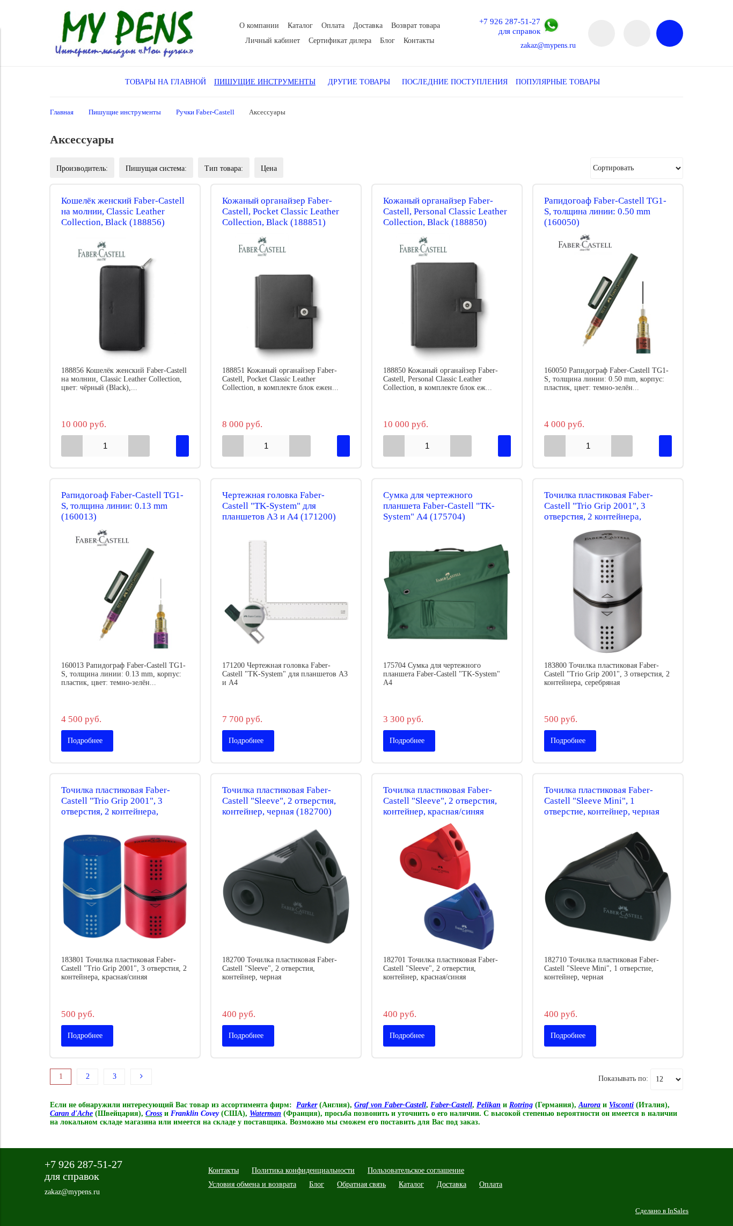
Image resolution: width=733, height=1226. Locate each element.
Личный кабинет (272, 41)
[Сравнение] (637, 33)
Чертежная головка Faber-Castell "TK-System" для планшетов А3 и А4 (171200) (279, 506)
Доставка (368, 25)
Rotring (521, 1105)
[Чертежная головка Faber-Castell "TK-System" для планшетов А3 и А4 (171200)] (286, 592)
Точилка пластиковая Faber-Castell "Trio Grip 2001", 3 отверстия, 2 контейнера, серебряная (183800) (598, 511)
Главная (62, 112)
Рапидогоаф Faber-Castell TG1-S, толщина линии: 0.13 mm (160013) (122, 506)
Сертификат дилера (340, 41)
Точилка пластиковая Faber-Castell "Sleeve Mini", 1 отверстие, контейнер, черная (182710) (601, 806)
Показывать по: (623, 1078)
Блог (387, 41)
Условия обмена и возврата (252, 1184)
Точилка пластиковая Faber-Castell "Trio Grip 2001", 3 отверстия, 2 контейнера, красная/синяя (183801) (115, 806)
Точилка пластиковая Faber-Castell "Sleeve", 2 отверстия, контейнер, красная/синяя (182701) (440, 806)
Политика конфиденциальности (303, 1170)
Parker (306, 1105)
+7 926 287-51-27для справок (509, 26)
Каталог (300, 25)
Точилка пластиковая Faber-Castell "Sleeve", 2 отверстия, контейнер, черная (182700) (279, 801)
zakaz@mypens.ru (548, 45)
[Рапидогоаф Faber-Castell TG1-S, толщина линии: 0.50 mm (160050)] (608, 297)
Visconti (621, 1105)
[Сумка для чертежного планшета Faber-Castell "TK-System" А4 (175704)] (447, 592)
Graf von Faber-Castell (390, 1105)
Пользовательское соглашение (416, 1170)
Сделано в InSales (661, 1211)
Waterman (265, 1113)
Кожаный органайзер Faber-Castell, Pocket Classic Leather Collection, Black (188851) (280, 211)
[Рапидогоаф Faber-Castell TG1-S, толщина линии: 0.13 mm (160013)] (125, 592)
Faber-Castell (451, 1105)
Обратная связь (361, 1184)
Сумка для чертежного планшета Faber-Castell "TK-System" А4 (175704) (439, 506)
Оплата (332, 25)
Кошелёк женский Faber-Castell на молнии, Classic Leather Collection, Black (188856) (123, 211)
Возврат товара (415, 25)
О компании (259, 25)
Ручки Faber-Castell (205, 112)
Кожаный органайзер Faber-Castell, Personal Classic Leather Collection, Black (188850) (445, 211)
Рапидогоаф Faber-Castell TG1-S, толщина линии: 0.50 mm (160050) (605, 211)
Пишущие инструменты (125, 112)
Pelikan (489, 1105)
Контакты (419, 41)
